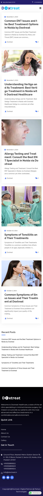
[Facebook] (4, 477)
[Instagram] (12, 477)
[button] (40, 8)
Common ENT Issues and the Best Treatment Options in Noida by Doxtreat (21, 24)
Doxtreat (10, 42)
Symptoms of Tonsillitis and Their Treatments (18, 363)
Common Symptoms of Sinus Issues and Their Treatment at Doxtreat (21, 298)
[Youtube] (8, 477)
